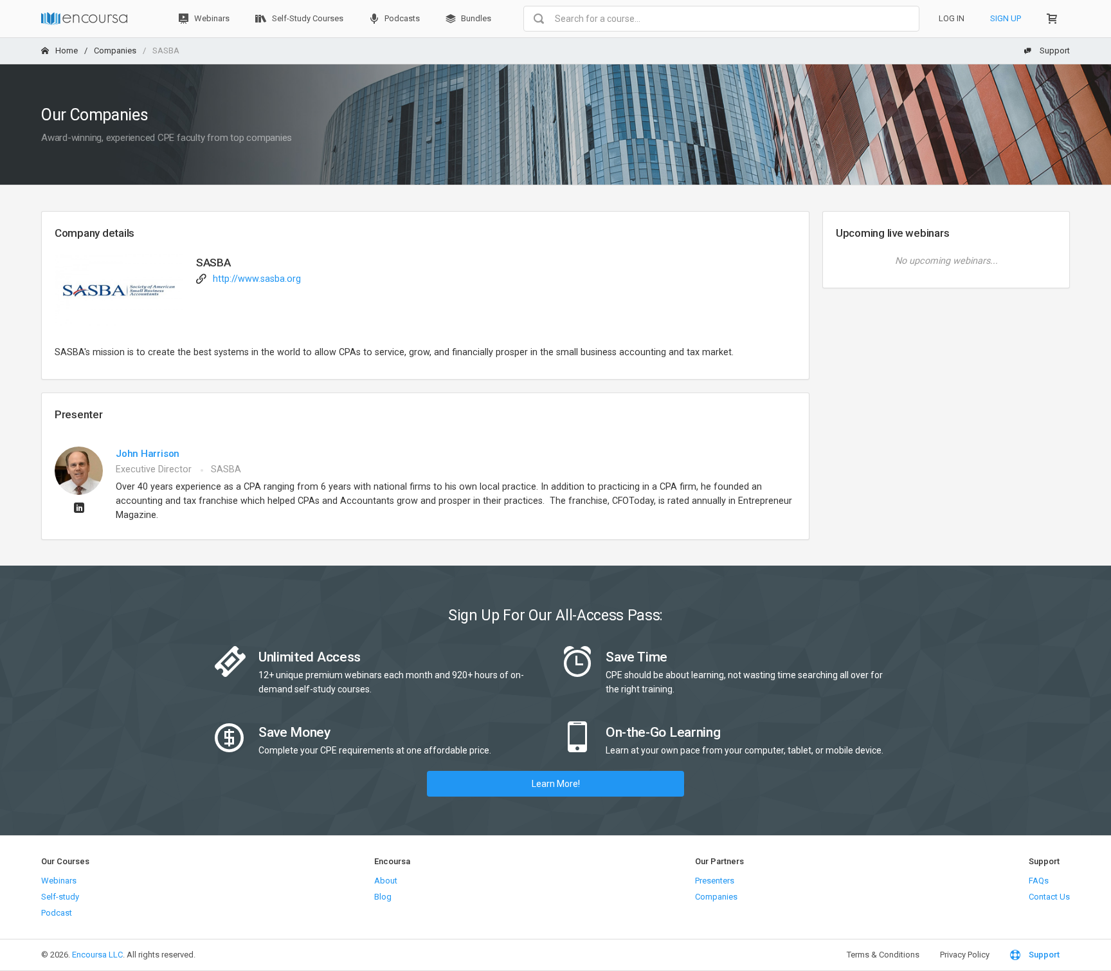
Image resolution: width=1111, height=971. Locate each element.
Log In (951, 18)
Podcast (56, 913)
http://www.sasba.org (257, 278)
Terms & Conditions (883, 954)
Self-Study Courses (306, 18)
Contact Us (1049, 897)
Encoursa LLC (97, 954)
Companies (115, 50)
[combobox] (721, 19)
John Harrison (147, 453)
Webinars (211, 18)
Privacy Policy (964, 954)
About (385, 880)
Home (66, 50)
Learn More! (556, 784)
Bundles (475, 18)
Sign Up (1005, 18)
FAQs (1039, 880)
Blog (383, 897)
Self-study (60, 897)
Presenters (714, 880)
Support (1054, 50)
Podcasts (401, 18)
